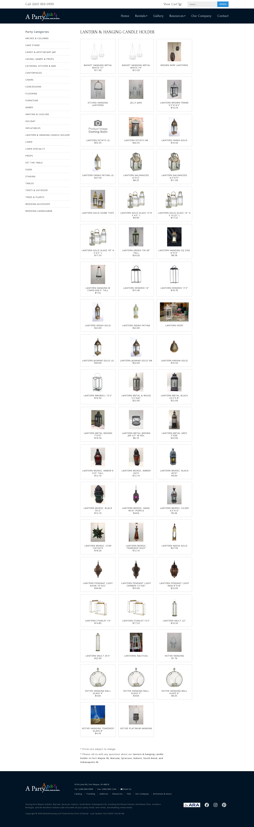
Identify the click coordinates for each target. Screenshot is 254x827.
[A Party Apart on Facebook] (207, 805)
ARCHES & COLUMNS (37, 38)
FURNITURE (31, 100)
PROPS (29, 155)
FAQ (129, 794)
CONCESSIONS (33, 86)
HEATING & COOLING (37, 114)
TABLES (29, 183)
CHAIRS (29, 79)
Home (125, 16)
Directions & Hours (162, 794)
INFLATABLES (33, 128)
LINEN (28, 141)
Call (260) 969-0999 (39, 4)
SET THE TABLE (34, 162)
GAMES (29, 107)
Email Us (127, 789)
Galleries (104, 794)
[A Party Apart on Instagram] (216, 805)
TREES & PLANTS (34, 197)
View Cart (170, 4)
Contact (223, 16)
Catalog (78, 794)
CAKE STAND (32, 45)
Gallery (158, 16)
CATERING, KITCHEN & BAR (40, 66)
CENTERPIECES (33, 72)
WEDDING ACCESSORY (37, 204)
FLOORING (31, 93)
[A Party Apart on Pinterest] (224, 805)
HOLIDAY (30, 121)
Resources (118, 794)
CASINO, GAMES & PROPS (39, 59)
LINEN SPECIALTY (35, 148)
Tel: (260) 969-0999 (84, 789)
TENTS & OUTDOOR (36, 190)
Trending (90, 794)
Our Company (201, 16)
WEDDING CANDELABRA (38, 211)
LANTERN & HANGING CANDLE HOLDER (47, 135)
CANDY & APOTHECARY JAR (40, 52)
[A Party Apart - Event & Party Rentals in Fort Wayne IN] (42, 16)
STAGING (30, 176)
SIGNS (28, 169)
